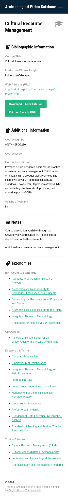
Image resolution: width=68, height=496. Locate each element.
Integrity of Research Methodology (32, 316)
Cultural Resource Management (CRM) (34, 445)
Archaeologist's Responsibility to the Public (37, 310)
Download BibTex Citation (26, 104)
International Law (22, 379)
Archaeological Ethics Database (30, 6)
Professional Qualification (26, 403)
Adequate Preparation (25, 356)
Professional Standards (25, 409)
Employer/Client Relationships (29, 363)
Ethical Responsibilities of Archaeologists (35, 452)
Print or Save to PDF (22, 112)
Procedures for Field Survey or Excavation (36, 322)
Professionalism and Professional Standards (37, 464)
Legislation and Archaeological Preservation (37, 458)
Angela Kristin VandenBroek (24, 490)
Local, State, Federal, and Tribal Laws (34, 386)
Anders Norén (25, 486)
